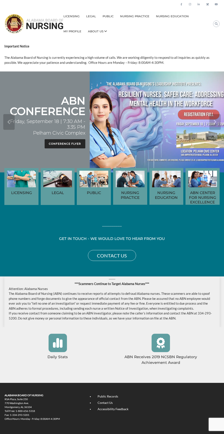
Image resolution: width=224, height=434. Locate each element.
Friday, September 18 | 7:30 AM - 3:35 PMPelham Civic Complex (47, 127)
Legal (91, 16)
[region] (112, 121)
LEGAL (58, 193)
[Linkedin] (199, 4)
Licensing (71, 16)
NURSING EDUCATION (166, 195)
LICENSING (21, 193)
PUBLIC (94, 193)
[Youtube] (216, 4)
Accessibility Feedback (113, 409)
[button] (112, 121)
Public (108, 16)
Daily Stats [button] (57, 357)
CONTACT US (112, 256)
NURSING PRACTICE (130, 195)
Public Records (108, 396)
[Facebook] (181, 4)
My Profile (72, 31)
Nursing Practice (134, 16)
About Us (95, 31)
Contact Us (105, 402)
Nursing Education (172, 16)
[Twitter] (207, 4)
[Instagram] (190, 4)
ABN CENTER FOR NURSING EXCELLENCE (202, 197)
